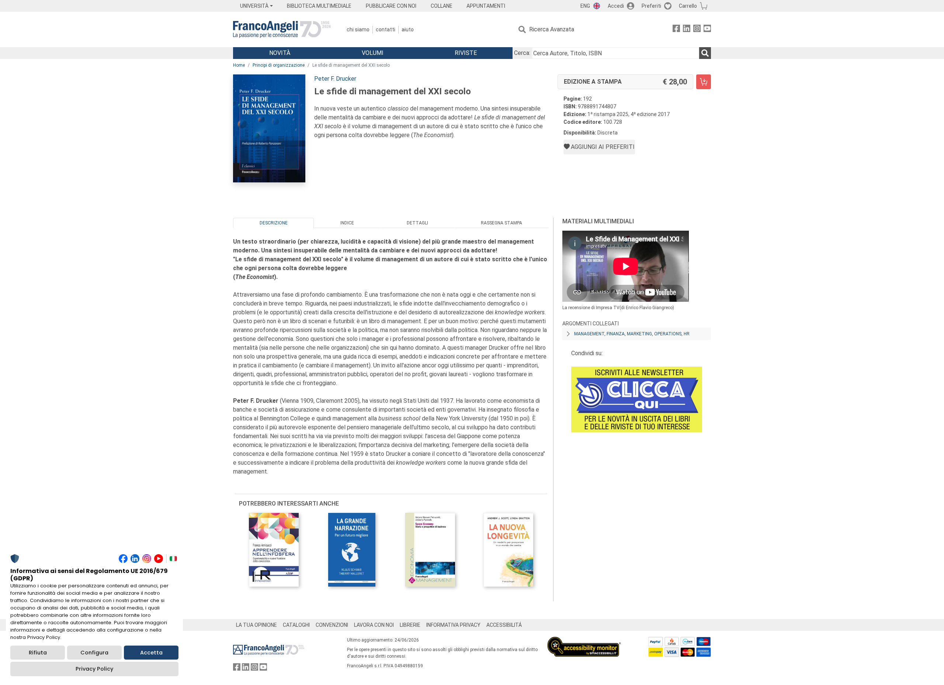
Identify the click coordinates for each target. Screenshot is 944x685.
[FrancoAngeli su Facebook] (676, 30)
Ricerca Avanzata (551, 29)
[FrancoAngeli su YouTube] (707, 30)
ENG (585, 6)
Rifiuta (38, 652)
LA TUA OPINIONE (256, 625)
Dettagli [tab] (417, 223)
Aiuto (408, 29)
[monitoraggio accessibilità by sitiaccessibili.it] (584, 640)
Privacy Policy (94, 668)
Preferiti (651, 6)
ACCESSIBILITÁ (504, 625)
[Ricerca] (705, 53)
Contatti (385, 29)
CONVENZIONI (332, 625)
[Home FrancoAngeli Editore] (282, 29)
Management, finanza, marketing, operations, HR (632, 333)
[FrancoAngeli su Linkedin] (686, 30)
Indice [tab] (347, 223)
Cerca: (522, 52)
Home (239, 65)
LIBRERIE (410, 625)
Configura (94, 652)
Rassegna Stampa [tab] (501, 223)
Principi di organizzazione (279, 65)
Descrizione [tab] (274, 223)
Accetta (151, 652)
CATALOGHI (296, 625)
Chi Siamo (358, 29)
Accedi (616, 6)
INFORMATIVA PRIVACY (453, 625)
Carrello (688, 6)
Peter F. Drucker (335, 78)
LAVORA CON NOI (374, 625)
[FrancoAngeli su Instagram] (697, 30)
